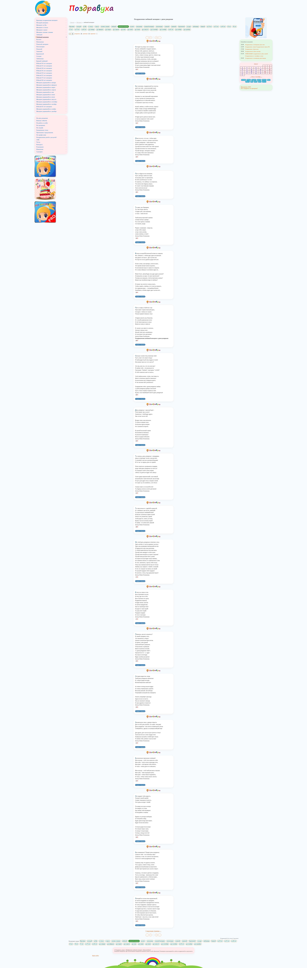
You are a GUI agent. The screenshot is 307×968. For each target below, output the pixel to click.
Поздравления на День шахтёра (252, 51)
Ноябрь (248, 80)
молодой (79, 26)
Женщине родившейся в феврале (46, 85)
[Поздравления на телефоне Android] (256, 27)
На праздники (40, 125)
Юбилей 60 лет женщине (44, 80)
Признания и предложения (44, 132)
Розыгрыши (40, 147)
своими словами (105, 26)
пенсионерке (159, 26)
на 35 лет (216, 26)
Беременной (40, 54)
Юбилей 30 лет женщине (44, 63)
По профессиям (41, 135)
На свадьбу (39, 128)
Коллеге (38, 39)
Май (252, 81)
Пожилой (39, 49)
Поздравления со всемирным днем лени (255, 44)
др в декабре (187, 29)
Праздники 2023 (246, 87)
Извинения (39, 149)
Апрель (247, 81)
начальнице (139, 26)
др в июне (130, 29)
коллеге (132, 26)
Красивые (72, 26)
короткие (94, 33)
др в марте (108, 29)
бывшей (203, 26)
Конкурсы (39, 144)
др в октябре (163, 29)
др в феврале (100, 29)
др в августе (145, 29)
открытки (78, 33)
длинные (86, 33)
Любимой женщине (43, 37)
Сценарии (39, 152)
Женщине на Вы (41, 25)
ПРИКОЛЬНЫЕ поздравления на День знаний (256, 53)
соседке (189, 26)
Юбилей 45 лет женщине (44, 70)
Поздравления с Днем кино (252, 49)
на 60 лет (84, 29)
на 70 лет (77, 29)
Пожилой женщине (42, 44)
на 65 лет (171, 29)
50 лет (234, 26)
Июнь (255, 81)
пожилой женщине (149, 26)
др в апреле (116, 29)
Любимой (39, 34)
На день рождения (42, 118)
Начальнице (40, 42)
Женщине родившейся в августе (46, 99)
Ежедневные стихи (42, 130)
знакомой (173, 26)
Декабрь (254, 80)
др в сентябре (154, 29)
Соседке (38, 56)
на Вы (84, 26)
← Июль (252, 76)
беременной (181, 26)
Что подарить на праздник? (249, 88)
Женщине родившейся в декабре (46, 111)
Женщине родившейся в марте (45, 87)
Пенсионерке (40, 46)
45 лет (229, 26)
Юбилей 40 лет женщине (44, 68)
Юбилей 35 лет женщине (44, 66)
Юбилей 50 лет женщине (44, 73)
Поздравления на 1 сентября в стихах (254, 56)
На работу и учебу (42, 123)
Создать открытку (140, 73)
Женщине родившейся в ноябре (46, 109)
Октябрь (244, 80)
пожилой (167, 26)
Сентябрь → (258, 76)
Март (269, 80)
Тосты (38, 142)
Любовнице (40, 58)
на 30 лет (209, 26)
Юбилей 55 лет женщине (44, 75)
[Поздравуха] (51, 8)
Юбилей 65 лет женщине (44, 106)
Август (256, 64)
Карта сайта (95, 955)
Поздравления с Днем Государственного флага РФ (257, 47)
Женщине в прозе (41, 30)
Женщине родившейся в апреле (46, 90)
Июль (259, 81)
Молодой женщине (42, 22)
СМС (38, 140)
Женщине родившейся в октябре (46, 104)
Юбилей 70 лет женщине (44, 78)
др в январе (91, 29)
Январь (259, 80)
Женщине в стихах (42, 27)
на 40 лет (223, 26)
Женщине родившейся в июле (45, 97)
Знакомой (39, 51)
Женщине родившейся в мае (45, 92)
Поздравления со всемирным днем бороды (255, 58)
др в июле (137, 29)
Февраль (264, 80)
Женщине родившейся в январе (46, 82)
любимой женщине (123, 26)
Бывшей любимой (41, 61)
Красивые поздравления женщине (46, 20)
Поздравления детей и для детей (46, 137)
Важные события (41, 120)
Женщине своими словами (44, 32)
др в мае (123, 29)
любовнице (196, 26)
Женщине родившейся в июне (45, 94)
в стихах (90, 26)
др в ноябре (178, 29)
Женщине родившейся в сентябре (46, 102)
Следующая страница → (153, 931)
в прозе (97, 26)
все (71, 33)
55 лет (71, 29)
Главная (72, 22)
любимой (113, 26)
